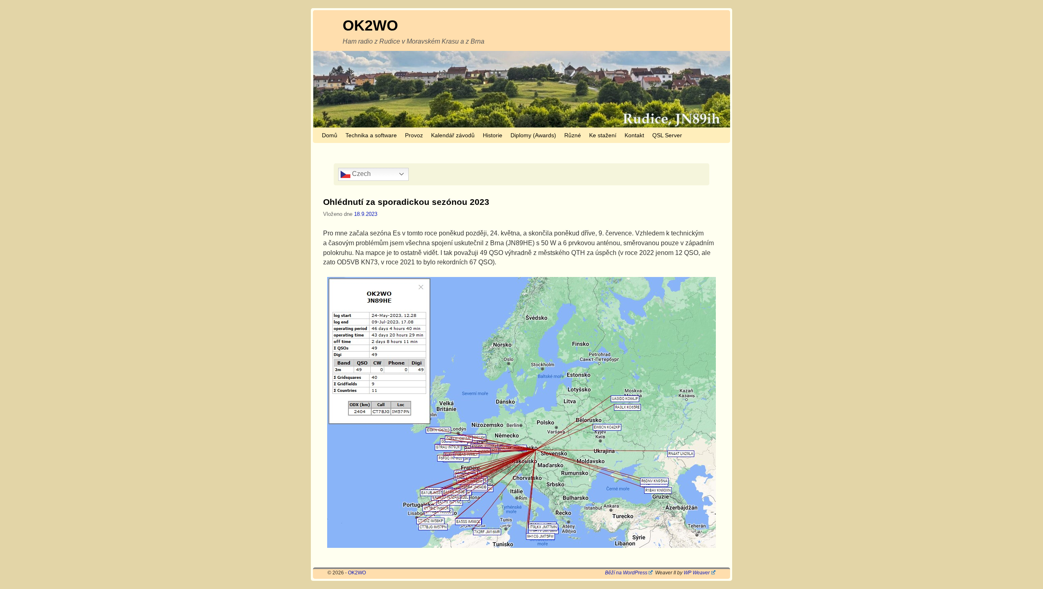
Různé (572, 135)
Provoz (414, 135)
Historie (492, 135)
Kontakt (634, 135)
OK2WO (370, 25)
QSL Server (667, 135)
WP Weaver (697, 573)
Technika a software (371, 135)
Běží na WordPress (626, 573)
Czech (360, 173)
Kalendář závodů (453, 135)
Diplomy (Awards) (533, 135)
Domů (329, 135)
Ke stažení (602, 135)
